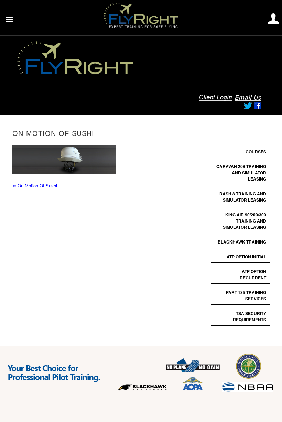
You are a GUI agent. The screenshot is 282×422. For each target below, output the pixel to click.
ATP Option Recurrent (253, 274)
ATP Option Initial (246, 256)
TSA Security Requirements (249, 316)
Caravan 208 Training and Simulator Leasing (241, 172)
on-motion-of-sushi (34, 185)
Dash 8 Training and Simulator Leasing (242, 197)
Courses (256, 152)
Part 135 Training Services (246, 295)
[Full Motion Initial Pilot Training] (94, 74)
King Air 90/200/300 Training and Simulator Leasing (244, 221)
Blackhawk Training (242, 242)
